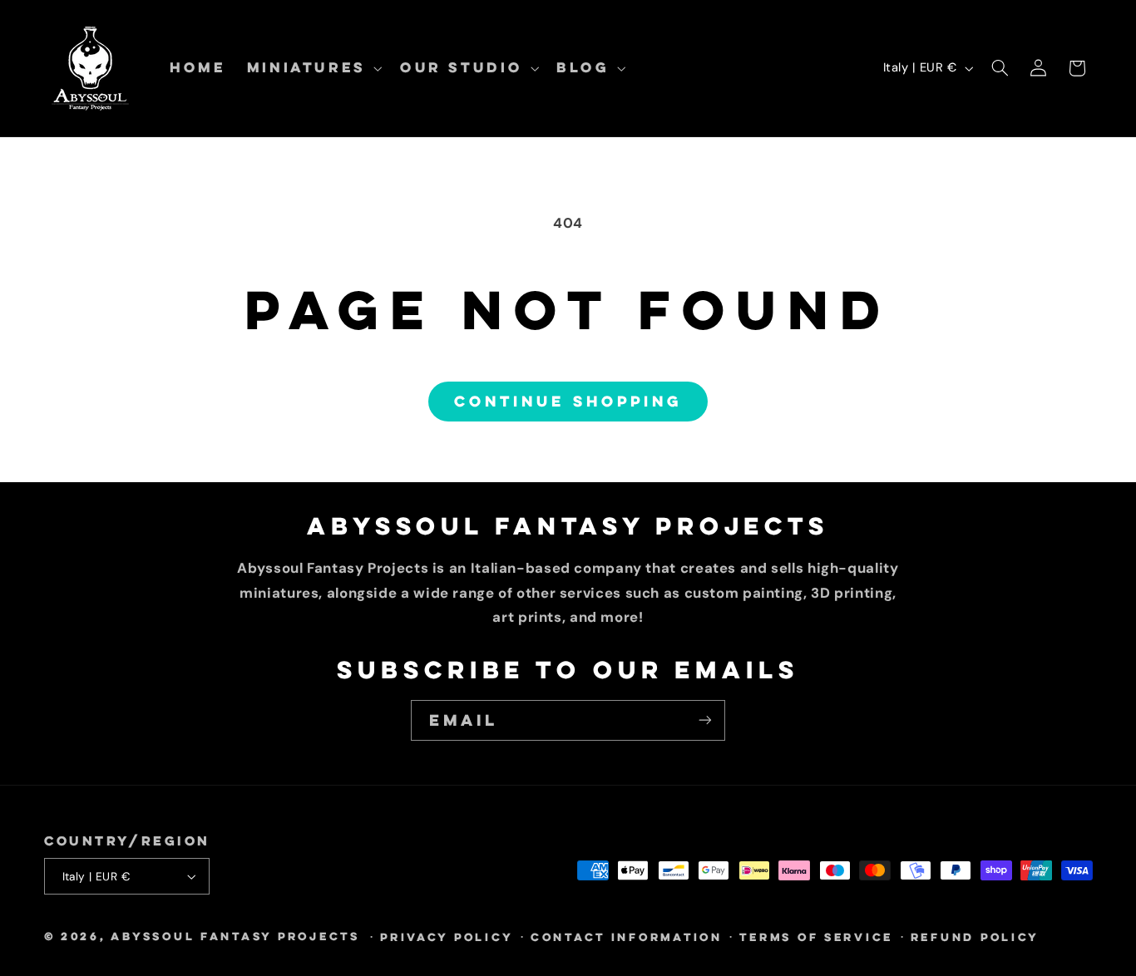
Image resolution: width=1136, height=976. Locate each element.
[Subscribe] (705, 720)
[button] (312, 68)
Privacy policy (446, 936)
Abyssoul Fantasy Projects (235, 936)
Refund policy (975, 936)
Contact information (627, 936)
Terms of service (816, 936)
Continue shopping (568, 401)
